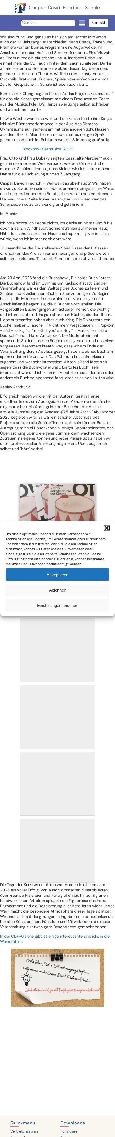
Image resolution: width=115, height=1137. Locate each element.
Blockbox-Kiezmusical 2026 (47, 149)
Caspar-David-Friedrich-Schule (64, 7)
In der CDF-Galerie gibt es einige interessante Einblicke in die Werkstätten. (55, 939)
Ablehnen (57, 589)
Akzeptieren (57, 574)
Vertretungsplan (24, 1131)
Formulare (69, 1131)
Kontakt (98, 22)
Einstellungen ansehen (57, 605)
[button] (106, 528)
